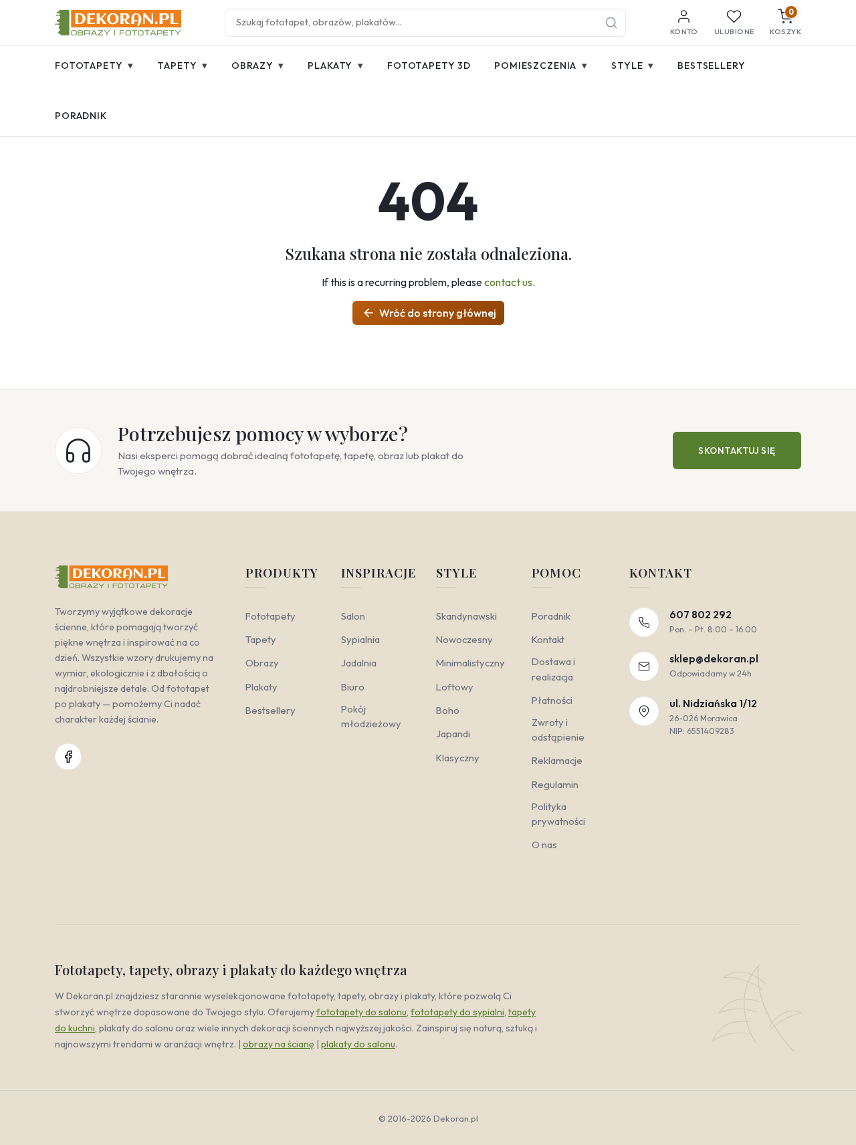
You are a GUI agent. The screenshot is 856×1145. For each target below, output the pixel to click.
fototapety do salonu (361, 1012)
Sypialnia (360, 639)
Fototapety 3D (429, 65)
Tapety (182, 65)
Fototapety (94, 65)
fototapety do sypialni (457, 1012)
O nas (544, 844)
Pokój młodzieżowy (371, 716)
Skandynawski (466, 616)
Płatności (552, 700)
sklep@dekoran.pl (713, 658)
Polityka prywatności (558, 814)
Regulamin (555, 784)
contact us (508, 282)
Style (632, 65)
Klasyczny (457, 757)
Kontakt (548, 639)
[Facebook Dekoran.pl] (68, 756)
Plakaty (336, 65)
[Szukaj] (611, 22)
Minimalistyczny (470, 662)
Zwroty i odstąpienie (558, 729)
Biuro (352, 686)
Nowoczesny (464, 639)
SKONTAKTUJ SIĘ (737, 450)
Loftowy (454, 686)
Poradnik (81, 116)
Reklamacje (557, 760)
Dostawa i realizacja (553, 668)
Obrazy (257, 65)
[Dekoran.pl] (118, 22)
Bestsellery (711, 65)
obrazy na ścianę (278, 1044)
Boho (447, 710)
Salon (353, 616)
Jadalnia (359, 662)
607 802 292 (700, 614)
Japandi (453, 733)
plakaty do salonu (358, 1044)
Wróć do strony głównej (429, 313)
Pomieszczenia (541, 65)
